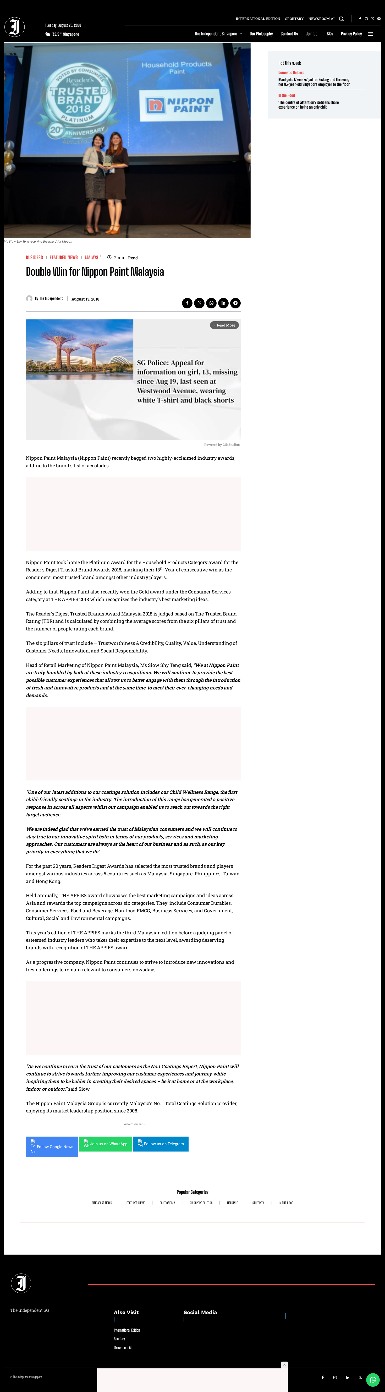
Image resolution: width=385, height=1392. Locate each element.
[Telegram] (235, 303)
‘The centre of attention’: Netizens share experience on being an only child (308, 104)
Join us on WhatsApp (108, 1144)
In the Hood (286, 95)
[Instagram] (366, 19)
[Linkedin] (223, 303)
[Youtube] (379, 19)
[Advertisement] (133, 514)
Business (34, 257)
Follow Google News (55, 1146)
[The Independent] (30, 298)
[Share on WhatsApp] (373, 1380)
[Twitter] (373, 19)
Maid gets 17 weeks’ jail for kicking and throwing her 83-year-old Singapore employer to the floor (314, 82)
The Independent (51, 298)
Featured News (64, 257)
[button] (341, 18)
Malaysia (93, 257)
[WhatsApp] (211, 303)
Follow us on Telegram (164, 1144)
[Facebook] (360, 19)
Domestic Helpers (291, 72)
